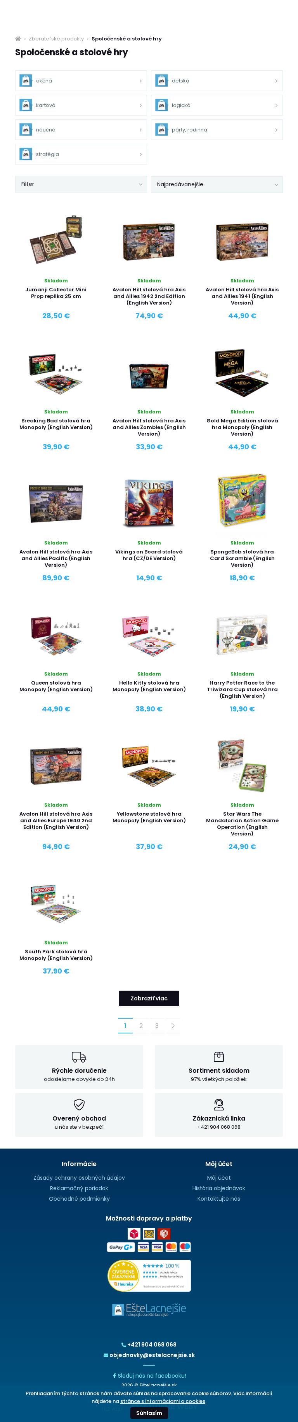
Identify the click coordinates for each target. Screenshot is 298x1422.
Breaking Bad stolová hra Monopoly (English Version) (56, 424)
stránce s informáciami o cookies (162, 1401)
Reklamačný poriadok (79, 1188)
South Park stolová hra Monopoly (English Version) (56, 955)
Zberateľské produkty (56, 39)
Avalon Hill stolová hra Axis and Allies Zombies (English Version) (149, 427)
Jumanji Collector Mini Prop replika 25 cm (56, 293)
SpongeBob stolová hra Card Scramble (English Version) (242, 558)
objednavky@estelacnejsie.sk (152, 1355)
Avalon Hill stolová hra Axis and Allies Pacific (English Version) (55, 558)
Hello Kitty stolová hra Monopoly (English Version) (149, 686)
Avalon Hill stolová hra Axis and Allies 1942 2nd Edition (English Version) (149, 296)
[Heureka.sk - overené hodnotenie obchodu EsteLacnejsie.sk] (149, 1275)
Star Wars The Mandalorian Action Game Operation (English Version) (242, 823)
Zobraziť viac (149, 998)
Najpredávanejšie (180, 184)
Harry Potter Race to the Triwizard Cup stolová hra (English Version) (242, 689)
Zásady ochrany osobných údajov (79, 1178)
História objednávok (218, 1188)
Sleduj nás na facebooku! (152, 1376)
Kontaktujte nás (219, 1199)
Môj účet (219, 1178)
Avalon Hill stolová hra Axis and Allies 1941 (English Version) (242, 296)
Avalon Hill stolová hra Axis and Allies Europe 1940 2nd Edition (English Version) (55, 820)
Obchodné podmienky (79, 1199)
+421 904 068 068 (152, 1344)
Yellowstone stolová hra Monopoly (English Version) (149, 817)
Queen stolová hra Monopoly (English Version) (56, 686)
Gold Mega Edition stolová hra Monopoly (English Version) (242, 427)
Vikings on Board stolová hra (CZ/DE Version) (149, 555)
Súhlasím (149, 1413)
